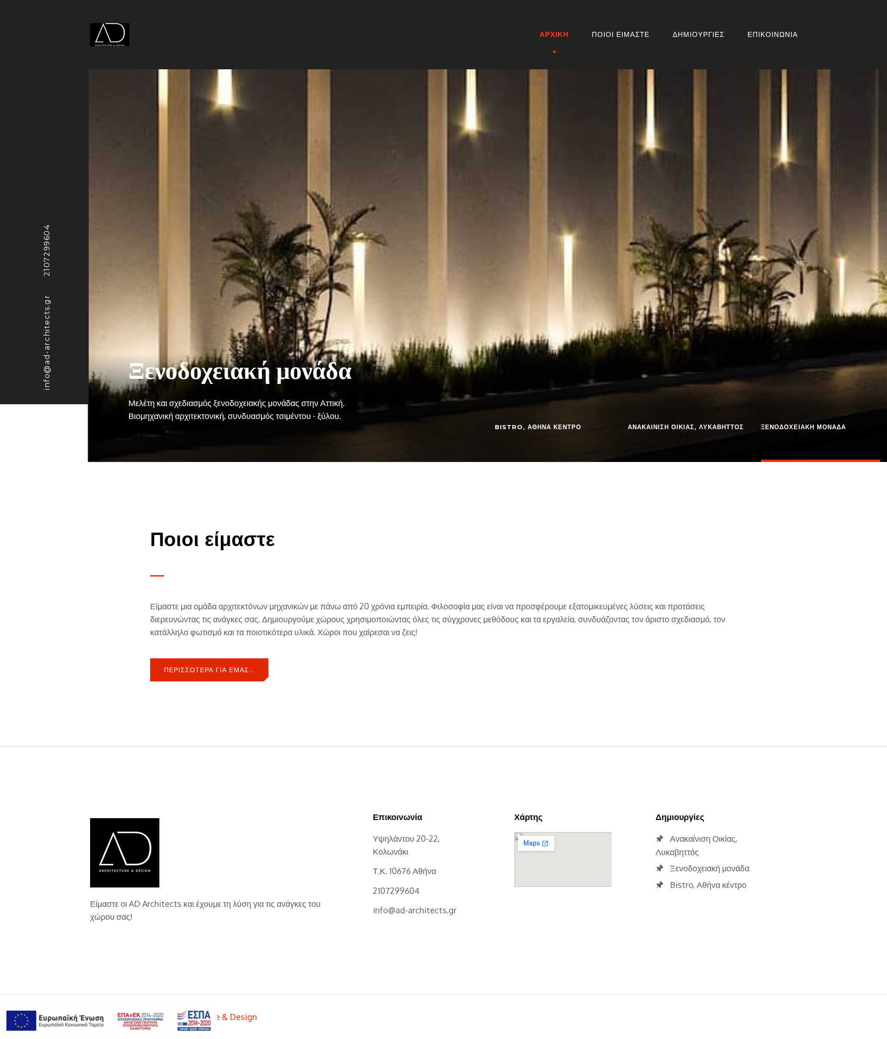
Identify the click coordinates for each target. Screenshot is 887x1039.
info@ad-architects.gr (47, 342)
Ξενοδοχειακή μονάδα (240, 369)
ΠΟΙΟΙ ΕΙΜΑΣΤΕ (621, 34)
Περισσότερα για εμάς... (209, 670)
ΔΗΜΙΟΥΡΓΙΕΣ (698, 34)
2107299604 (47, 250)
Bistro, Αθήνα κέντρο (708, 885)
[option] (488, 254)
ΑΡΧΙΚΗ (554, 34)
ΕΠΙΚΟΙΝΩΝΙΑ (772, 34)
